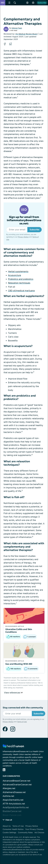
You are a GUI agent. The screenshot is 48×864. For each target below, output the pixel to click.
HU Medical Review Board (26, 34)
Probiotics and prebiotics (20, 279)
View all (8, 820)
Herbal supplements (18, 271)
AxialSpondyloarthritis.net (16, 807)
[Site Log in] (33, 2)
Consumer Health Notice (13, 829)
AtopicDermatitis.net (13, 800)
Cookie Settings (9, 832)
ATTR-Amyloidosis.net (14, 803)
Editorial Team (17, 28)
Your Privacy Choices (34, 829)
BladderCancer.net (12, 811)
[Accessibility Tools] (27, 2)
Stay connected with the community (23, 707)
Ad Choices (39, 832)
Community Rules (25, 832)
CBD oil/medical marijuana (21, 290)
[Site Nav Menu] (9, 2)
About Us (7, 826)
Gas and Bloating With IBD (18, 664)
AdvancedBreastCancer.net (16, 780)
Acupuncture (14, 275)
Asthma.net (8, 796)
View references (12, 692)
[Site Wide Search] (14, 2)
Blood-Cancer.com (12, 815)
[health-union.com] (13, 746)
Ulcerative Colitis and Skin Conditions (18, 630)
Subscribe (42, 3)
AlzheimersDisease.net (14, 792)
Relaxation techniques (19, 283)
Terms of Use (22, 722)
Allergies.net (9, 788)
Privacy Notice (23, 237)
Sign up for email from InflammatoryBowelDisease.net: (24, 220)
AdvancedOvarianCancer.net (17, 784)
